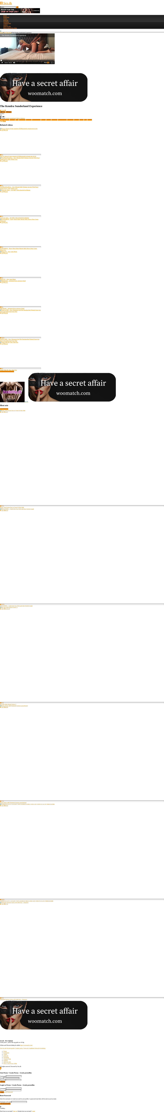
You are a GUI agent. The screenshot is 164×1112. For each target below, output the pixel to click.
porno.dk (5, 20)
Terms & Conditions (28, 1048)
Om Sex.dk (3, 1048)
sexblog (5, 25)
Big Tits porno (8, 32)
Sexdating (6, 22)
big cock (29, 120)
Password (2, 1080)
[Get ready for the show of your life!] (20, 12)
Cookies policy (19, 1048)
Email (1, 1078)
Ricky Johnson (21, 118)
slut (86, 120)
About (3, 112)
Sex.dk (7, 3)
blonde (49, 120)
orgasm (77, 120)
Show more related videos (7, 371)
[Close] (0, 1069)
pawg (82, 120)
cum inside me (63, 120)
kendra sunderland (11, 118)
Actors (5, 18)
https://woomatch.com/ (26, 1045)
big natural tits (37, 120)
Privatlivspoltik (10, 1048)
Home (5, 15)
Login (2, 1092)
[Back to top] (0, 1068)
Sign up (2, 1081)
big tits (44, 120)
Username (2, 1076)
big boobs (22, 120)
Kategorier (6, 17)
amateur (13, 120)
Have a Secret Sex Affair (10, 28)
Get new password (5, 1103)
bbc (18, 120)
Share (9, 112)
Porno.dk (37, 1048)
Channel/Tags (7, 23)
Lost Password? (8, 1092)
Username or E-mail (5, 1102)
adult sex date (7, 26)
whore (90, 120)
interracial (71, 120)
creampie (55, 120)
